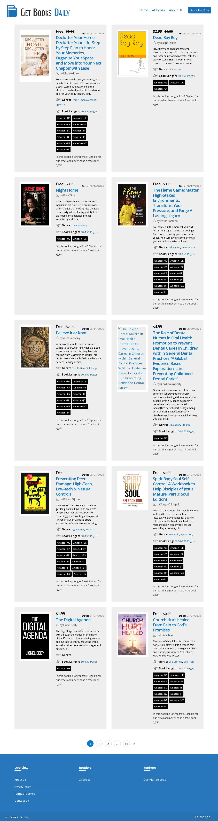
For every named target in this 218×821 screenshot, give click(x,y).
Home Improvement (84, 99)
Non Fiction (188, 247)
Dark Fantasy (79, 225)
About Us (175, 10)
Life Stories (175, 661)
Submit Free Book (199, 10)
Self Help (91, 368)
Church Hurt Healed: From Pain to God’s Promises (171, 625)
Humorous (175, 69)
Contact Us (21, 800)
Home (143, 10)
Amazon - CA (63, 124)
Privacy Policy (22, 786)
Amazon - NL (63, 136)
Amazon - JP (79, 136)
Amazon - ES (63, 130)
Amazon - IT (79, 130)
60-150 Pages (89, 111)
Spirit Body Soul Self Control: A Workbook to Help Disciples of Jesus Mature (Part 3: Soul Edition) (174, 489)
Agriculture (78, 529)
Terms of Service (24, 793)
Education (174, 247)
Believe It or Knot (71, 332)
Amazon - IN (63, 149)
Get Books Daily (21, 817)
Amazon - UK (80, 118)
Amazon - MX (80, 143)
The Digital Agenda (73, 619)
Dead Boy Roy (165, 37)
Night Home (67, 190)
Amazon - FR (79, 124)
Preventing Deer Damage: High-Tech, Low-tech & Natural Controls (74, 486)
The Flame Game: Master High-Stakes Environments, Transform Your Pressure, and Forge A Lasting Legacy (175, 202)
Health (186, 424)
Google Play (79, 548)
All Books (158, 10)
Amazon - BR (63, 143)
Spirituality (187, 534)
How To (60, 104)
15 (126, 744)
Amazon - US (63, 118)
